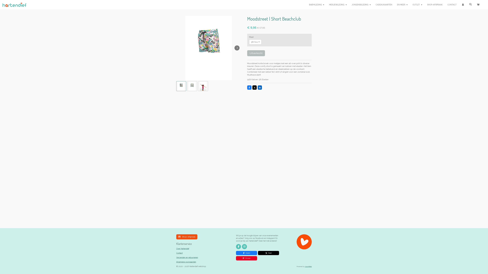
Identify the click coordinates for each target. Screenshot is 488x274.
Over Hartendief (182, 249)
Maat (251, 37)
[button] (181, 86)
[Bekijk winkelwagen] (478, 5)
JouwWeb (308, 266)
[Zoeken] (470, 4)
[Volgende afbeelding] (237, 47)
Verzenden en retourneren (187, 257)
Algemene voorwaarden (186, 262)
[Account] (463, 5)
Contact (179, 253)
